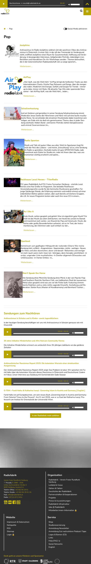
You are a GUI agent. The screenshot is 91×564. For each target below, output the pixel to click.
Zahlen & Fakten (55, 488)
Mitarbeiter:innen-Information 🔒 (63, 510)
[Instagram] (18, 502)
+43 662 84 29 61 (21, 490)
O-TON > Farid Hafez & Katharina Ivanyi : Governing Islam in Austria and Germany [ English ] (44, 390)
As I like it (28, 211)
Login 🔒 (10, 534)
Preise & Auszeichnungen (59, 501)
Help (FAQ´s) (54, 540)
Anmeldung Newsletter (59, 528)
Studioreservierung (57, 525)
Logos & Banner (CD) (58, 534)
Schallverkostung (30, 108)
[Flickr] (10, 502)
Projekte (52, 497)
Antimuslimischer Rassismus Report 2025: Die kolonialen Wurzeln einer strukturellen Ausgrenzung (41, 364)
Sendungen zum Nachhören (22, 313)
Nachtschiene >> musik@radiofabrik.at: (25, 3)
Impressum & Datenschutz (18, 522)
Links (51, 537)
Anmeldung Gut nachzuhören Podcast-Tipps (67, 531)
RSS (9, 528)
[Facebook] (14, 502)
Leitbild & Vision (56, 485)
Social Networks (56, 544)
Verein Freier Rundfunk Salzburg (16, 480)
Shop (51, 522)
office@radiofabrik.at (15, 495)
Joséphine (25, 45)
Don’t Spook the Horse (34, 273)
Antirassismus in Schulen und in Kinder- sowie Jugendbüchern (31, 318)
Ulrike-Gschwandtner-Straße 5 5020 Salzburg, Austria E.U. (15, 486)
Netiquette (11, 525)
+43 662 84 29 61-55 (23, 492)
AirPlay (27, 77)
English (52, 547)
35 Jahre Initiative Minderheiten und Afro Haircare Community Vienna (34, 341)
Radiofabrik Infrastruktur (59, 504)
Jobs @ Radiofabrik (57, 507)
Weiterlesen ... (26, 66)
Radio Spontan (31, 140)
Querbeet (25, 241)
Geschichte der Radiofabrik (60, 491)
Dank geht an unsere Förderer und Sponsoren (24, 556)
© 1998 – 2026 (17, 483)
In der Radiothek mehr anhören (45, 415)
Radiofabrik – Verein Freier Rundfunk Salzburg (64, 480)
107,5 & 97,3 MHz (15, 497)
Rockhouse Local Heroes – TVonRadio (39, 179)
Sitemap (10, 531)
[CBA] (6, 502)
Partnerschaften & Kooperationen (63, 494)
